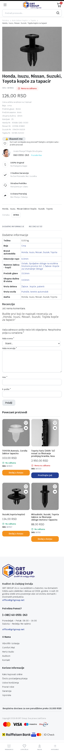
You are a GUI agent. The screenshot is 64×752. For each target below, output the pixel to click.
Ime (4, 377)
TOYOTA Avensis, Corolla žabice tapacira (14, 452)
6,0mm (24, 259)
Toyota (33, 20)
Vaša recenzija (9, 348)
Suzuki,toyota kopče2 (13, 514)
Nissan (38, 252)
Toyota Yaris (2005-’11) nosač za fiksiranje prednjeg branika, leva (43, 453)
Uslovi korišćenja (10, 682)
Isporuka (6, 695)
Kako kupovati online (12, 674)
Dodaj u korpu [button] (16, 472)
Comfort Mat (8, 647)
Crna (23, 245)
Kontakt (6, 660)
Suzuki (41, 209)
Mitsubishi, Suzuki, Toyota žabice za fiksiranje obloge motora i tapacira (45, 517)
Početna (5, 20)
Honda (5, 209)
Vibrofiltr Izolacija (10, 643)
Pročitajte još (45, 475)
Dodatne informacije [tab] (13, 226)
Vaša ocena (8, 338)
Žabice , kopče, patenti (32, 286)
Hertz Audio (8, 651)
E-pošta (6, 389)
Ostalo (24, 263)
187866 (16, 215)
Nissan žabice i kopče (26, 209)
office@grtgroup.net (13, 600)
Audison (6, 656)
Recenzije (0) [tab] (35, 226)
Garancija (6, 691)
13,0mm (25, 280)
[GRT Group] (32, 4)
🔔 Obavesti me (13, 138)
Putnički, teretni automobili (34, 291)
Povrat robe (8, 687)
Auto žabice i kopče (20, 20)
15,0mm (25, 273)
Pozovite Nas (36, 155)
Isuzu (12, 209)
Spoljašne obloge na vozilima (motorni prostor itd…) (39, 264)
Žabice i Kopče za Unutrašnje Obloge (40, 267)
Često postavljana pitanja (14, 678)
